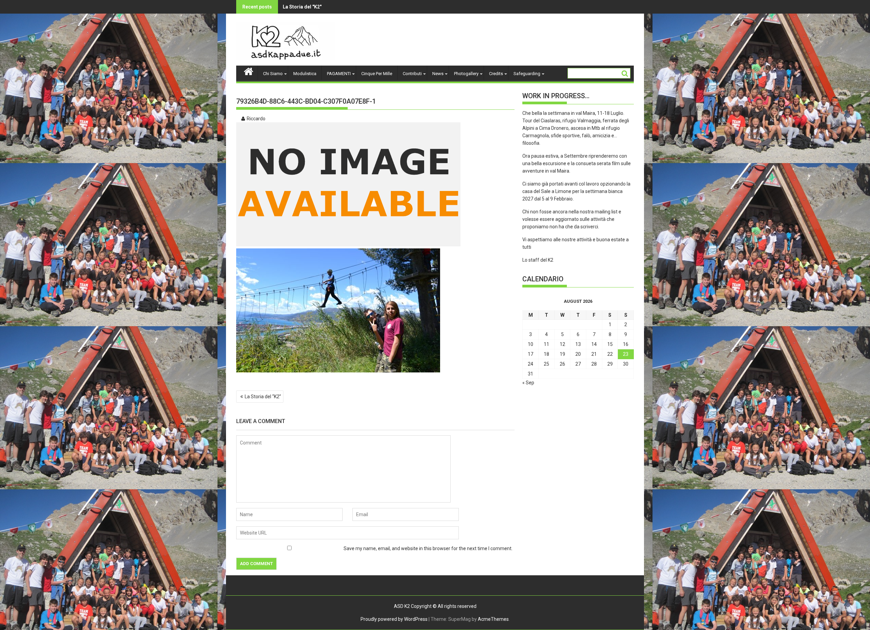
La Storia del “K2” (263, 396)
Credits (496, 73)
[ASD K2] (249, 70)
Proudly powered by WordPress (394, 619)
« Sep (528, 382)
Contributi (412, 73)
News (437, 73)
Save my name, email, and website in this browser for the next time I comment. (428, 548)
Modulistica (304, 73)
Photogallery (466, 73)
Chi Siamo (273, 73)
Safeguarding (527, 73)
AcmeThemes (493, 619)
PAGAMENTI (339, 73)
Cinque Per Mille (376, 73)
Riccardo (256, 118)
